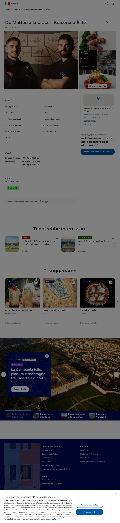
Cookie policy (51, 519)
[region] (60, 506)
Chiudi (116, 493)
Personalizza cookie (89, 505)
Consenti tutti (89, 512)
